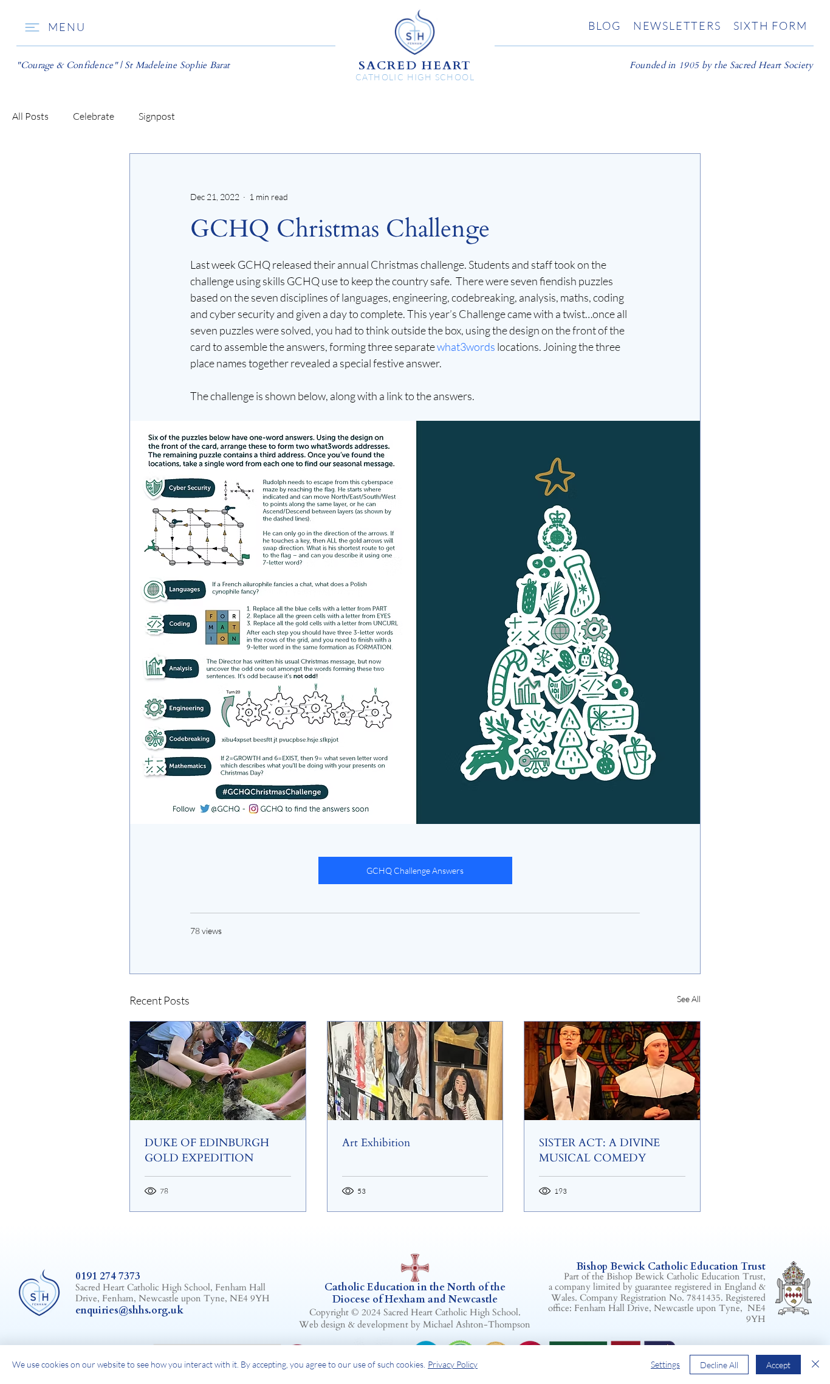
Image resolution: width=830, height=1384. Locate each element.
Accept (778, 1365)
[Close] (815, 1364)
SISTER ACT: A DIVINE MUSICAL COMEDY (599, 1150)
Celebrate (93, 116)
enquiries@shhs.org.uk (129, 1310)
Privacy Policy (453, 1364)
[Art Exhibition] (415, 1071)
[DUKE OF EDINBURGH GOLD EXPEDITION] (218, 1071)
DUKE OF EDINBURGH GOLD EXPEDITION (207, 1150)
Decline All (719, 1365)
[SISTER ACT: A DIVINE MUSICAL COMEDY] (612, 1071)
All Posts (30, 116)
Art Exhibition (376, 1142)
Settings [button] (665, 1364)
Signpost (157, 116)
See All (689, 999)
